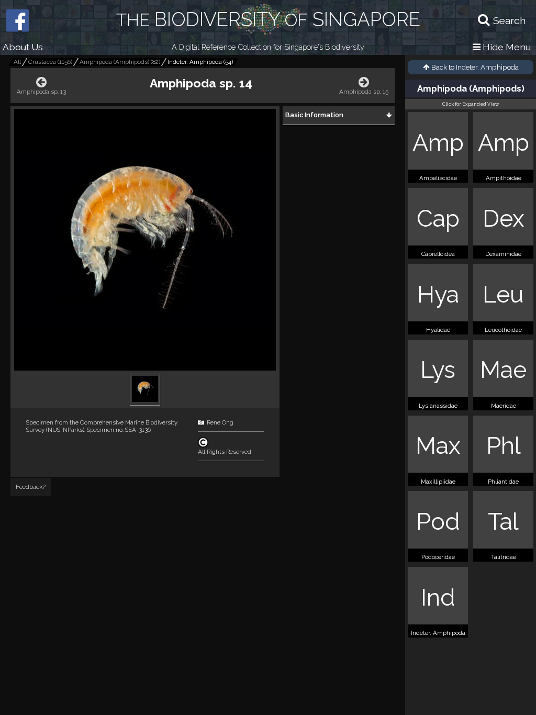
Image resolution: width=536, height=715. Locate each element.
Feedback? (31, 486)
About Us (23, 46)
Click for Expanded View (470, 104)
